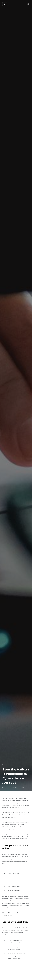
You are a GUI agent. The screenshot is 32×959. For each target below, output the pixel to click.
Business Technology (9, 765)
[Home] (4, 4)
